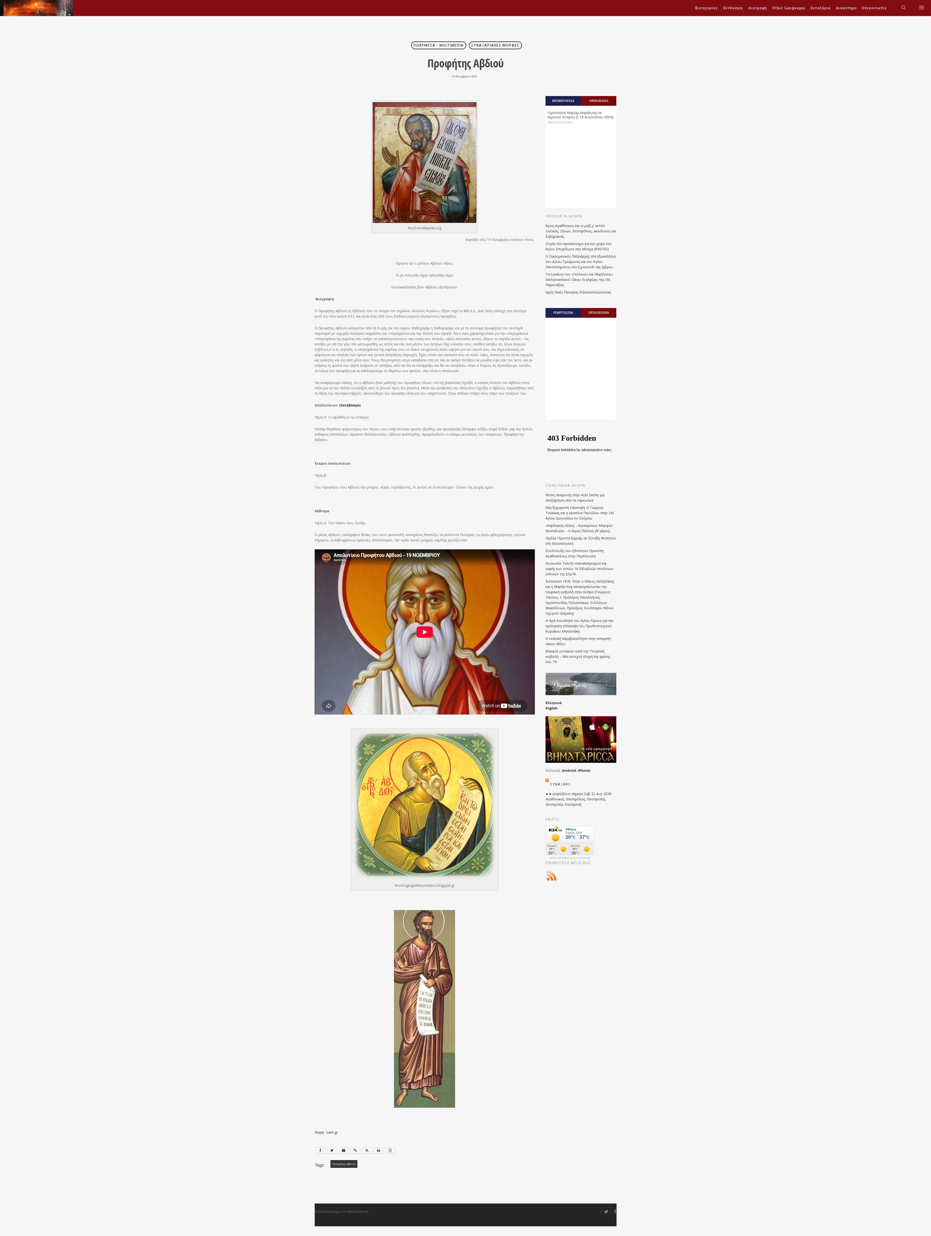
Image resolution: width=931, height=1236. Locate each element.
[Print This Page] (379, 1150)
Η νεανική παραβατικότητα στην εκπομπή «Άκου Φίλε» (578, 641)
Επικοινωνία (874, 8)
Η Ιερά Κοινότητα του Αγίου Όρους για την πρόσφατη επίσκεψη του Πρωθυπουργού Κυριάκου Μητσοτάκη (580, 626)
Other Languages (788, 8)
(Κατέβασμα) (350, 405)
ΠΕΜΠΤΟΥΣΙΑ (563, 100)
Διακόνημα (846, 8)
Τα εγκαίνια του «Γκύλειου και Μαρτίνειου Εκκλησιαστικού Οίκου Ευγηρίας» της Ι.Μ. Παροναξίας (579, 279)
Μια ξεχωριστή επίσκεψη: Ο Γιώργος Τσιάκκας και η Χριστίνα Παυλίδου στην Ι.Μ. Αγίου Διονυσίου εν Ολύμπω (580, 512)
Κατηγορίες (706, 8)
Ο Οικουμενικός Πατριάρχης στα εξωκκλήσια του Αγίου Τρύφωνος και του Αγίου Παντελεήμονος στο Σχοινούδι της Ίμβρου (581, 261)
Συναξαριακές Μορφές (495, 45)
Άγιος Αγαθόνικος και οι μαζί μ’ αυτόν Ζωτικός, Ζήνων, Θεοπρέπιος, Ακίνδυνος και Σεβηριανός (581, 231)
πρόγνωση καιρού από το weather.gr (569, 858)
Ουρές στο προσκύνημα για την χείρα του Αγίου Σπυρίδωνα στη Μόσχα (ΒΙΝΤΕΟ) (579, 246)
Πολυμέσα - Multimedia (439, 45)
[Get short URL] (355, 1150)
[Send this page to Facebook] (320, 1150)
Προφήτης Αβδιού (344, 1164)
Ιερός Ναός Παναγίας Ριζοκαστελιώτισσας (578, 292)
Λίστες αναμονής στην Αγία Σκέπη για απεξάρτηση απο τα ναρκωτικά (575, 498)
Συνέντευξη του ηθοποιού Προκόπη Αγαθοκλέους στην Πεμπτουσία (575, 553)
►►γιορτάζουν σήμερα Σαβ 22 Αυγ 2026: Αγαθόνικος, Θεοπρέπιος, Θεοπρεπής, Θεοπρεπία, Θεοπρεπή (579, 799)
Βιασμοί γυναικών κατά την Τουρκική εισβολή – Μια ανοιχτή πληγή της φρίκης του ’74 (578, 656)
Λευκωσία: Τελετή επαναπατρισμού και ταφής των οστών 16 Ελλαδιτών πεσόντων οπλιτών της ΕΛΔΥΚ (579, 568)
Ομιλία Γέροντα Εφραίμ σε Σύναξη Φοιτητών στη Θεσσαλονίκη (581, 541)
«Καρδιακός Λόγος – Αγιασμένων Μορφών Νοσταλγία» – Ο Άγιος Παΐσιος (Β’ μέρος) (579, 528)
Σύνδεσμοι (733, 8)
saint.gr (332, 1132)
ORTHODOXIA (598, 312)
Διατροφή (757, 8)
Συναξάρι (560, 784)
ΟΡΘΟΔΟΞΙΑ (598, 100)
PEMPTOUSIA (563, 312)
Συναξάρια (820, 8)
